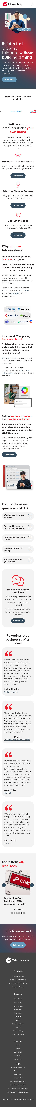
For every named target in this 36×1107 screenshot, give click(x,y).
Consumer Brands (18, 987)
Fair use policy (18, 1078)
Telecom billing (18, 1031)
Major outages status (18, 1067)
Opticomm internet (18, 1024)
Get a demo (18, 945)
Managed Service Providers (18, 983)
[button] (32, 4)
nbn (18, 1020)
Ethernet (18, 1017)
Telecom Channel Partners (18, 980)
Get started (9, 79)
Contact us (18, 621)
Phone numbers (18, 1006)
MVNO (18, 1027)
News (18, 1048)
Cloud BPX (18, 999)
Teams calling (18, 1009)
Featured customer (18, 976)
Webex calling (18, 1013)
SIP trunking (18, 1002)
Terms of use (18, 1071)
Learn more (18, 176)
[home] (12, 4)
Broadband (25, 290)
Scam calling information (18, 1085)
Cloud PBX (14, 293)
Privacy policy (18, 1074)
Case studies (18, 1052)
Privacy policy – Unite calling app (18, 1092)
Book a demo (18, 1059)
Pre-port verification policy (18, 1081)
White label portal (18, 1034)
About (18, 1045)
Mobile (5, 290)
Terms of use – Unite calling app (18, 1088)
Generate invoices (10, 358)
